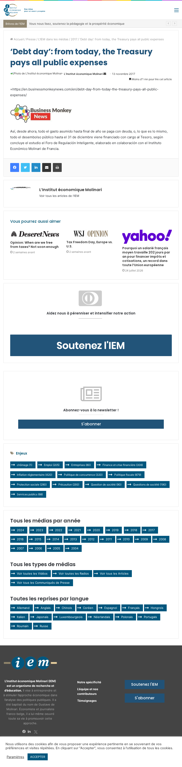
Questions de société (149, 484)
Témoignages (87, 700)
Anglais (46, 608)
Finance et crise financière (123, 465)
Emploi (51, 465)
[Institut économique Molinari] (24, 10)
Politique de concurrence (83, 474)
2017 (74, 39)
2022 (58, 530)
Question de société (106, 484)
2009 (144, 539)
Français (134, 608)
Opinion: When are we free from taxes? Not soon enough (34, 244)
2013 (73, 539)
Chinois (67, 608)
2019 (115, 530)
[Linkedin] (30, 731)
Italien (21, 617)
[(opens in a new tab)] (35, 234)
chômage (24, 465)
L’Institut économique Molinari (83, 73)
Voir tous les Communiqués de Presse (43, 582)
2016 (20, 539)
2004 (74, 548)
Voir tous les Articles (114, 573)
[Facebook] (25, 731)
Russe (44, 626)
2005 (56, 548)
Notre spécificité (89, 682)
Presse (31, 39)
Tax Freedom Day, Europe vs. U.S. (89, 244)
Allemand (23, 608)
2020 (96, 530)
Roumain (23, 626)
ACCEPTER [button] (37, 757)
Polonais (127, 617)
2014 (55, 539)
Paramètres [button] (15, 757)
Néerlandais (102, 617)
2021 (77, 530)
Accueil (18, 39)
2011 (109, 539)
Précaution (68, 484)
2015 (38, 539)
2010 (126, 539)
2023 (39, 530)
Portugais (150, 617)
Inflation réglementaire (34, 474)
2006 (38, 548)
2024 (20, 530)
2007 (20, 548)
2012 (91, 539)
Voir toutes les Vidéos (32, 573)
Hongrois (157, 608)
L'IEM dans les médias (53, 39)
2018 (134, 530)
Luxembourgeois (71, 617)
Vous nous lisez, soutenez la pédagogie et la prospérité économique (77, 23)
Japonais (42, 617)
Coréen (88, 608)
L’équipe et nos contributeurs (87, 691)
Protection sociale (32, 484)
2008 (162, 539)
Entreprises (81, 465)
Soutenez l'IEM (144, 684)
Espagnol (110, 608)
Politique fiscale (127, 474)
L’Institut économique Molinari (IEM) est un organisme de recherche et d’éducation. (30, 685)
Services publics (30, 494)
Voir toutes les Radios (74, 573)
